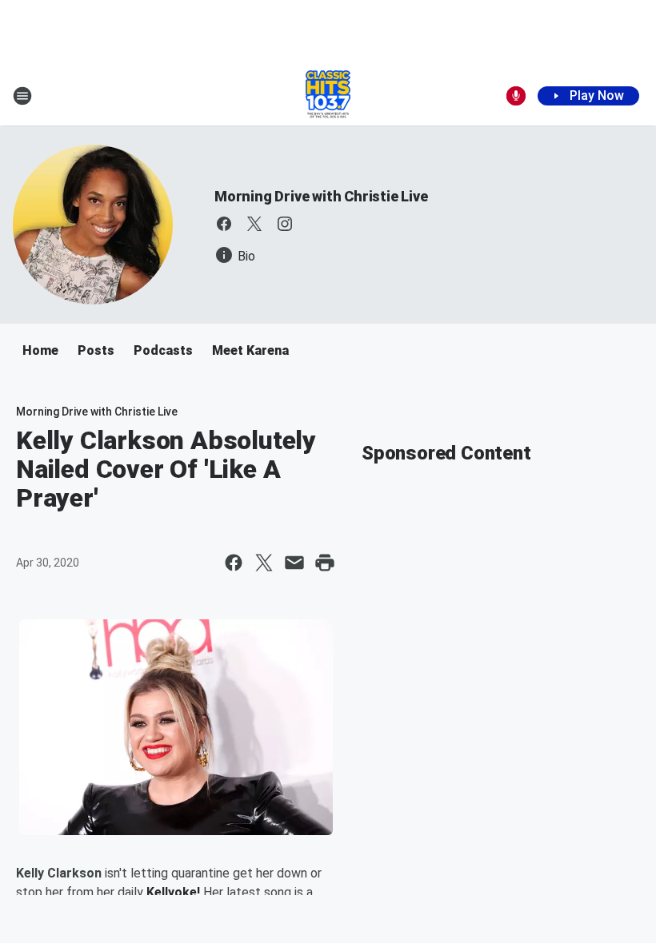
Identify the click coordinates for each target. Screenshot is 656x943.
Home (40, 350)
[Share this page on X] (264, 562)
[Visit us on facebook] (224, 223)
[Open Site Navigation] (22, 95)
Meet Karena (250, 350)
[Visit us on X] (254, 223)
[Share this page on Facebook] (233, 562)
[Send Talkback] (516, 95)
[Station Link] (328, 95)
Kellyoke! (173, 892)
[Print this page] (325, 562)
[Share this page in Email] (294, 562)
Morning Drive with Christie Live (321, 196)
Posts (96, 350)
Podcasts (163, 350)
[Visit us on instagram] (284, 223)
